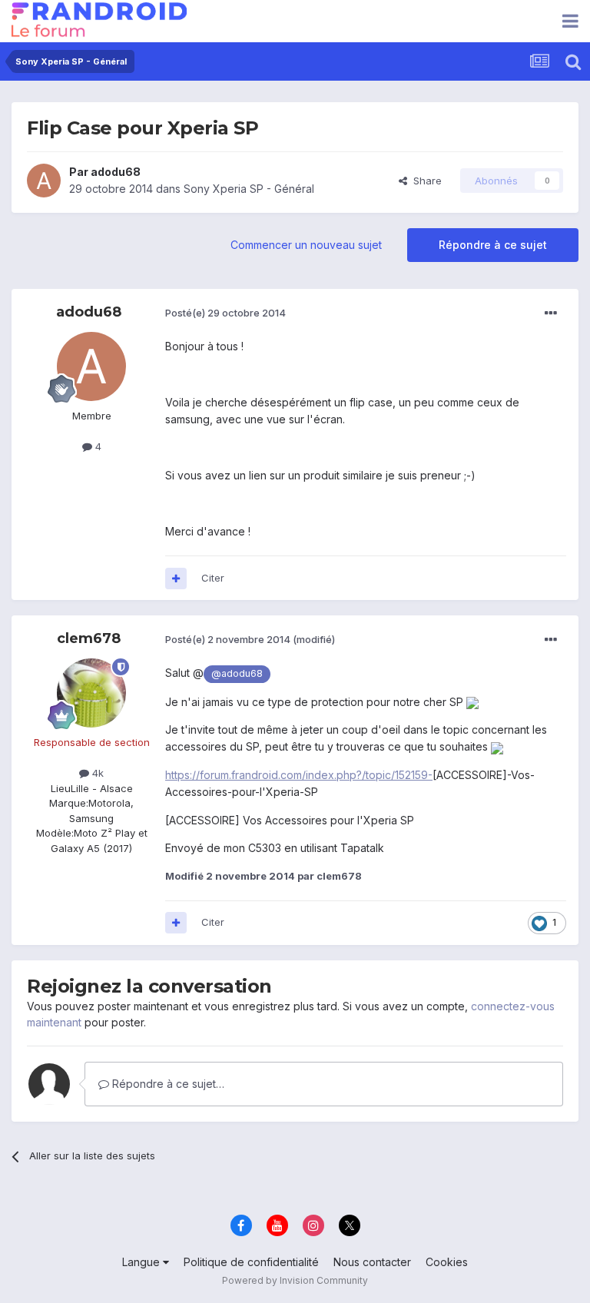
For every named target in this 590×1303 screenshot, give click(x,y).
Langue (142, 1261)
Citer (212, 578)
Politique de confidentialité (251, 1261)
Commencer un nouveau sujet (306, 244)
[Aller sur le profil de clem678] (91, 693)
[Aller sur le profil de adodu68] (44, 180)
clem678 (89, 638)
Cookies (447, 1261)
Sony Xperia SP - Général (249, 188)
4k (96, 773)
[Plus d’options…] (550, 313)
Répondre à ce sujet (493, 244)
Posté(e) (225, 313)
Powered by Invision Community (295, 1280)
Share (424, 180)
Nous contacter (372, 1261)
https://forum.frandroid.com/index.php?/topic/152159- (299, 774)
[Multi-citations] (176, 578)
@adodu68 (237, 673)
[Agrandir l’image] (472, 701)
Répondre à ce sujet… (166, 1083)
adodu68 (116, 171)
